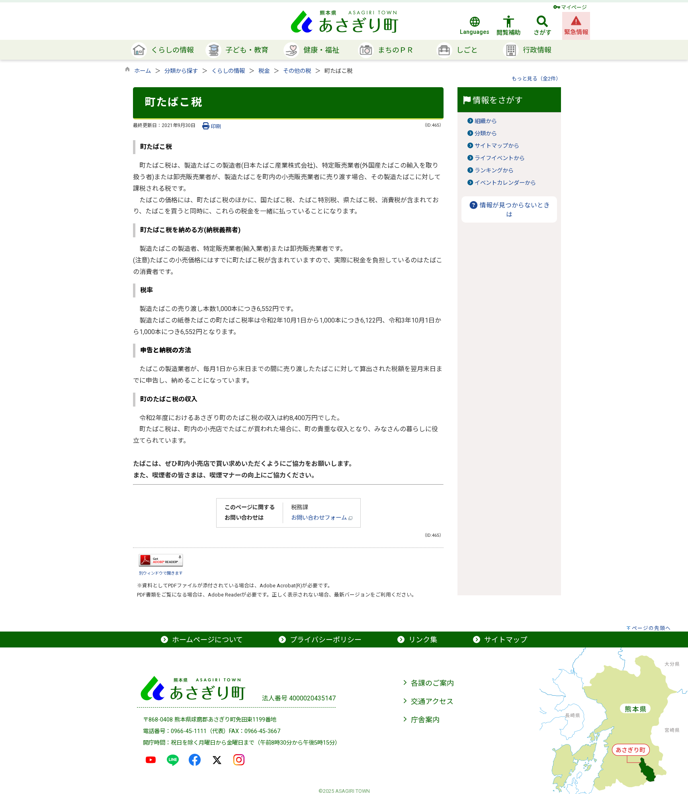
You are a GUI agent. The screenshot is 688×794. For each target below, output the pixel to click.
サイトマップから (497, 146)
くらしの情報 (228, 71)
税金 (264, 71)
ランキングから (494, 170)
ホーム (142, 71)
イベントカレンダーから (505, 183)
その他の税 (297, 71)
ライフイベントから (500, 158)
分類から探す (181, 71)
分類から (486, 133)
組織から (486, 121)
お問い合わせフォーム (319, 517)
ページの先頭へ (651, 628)
